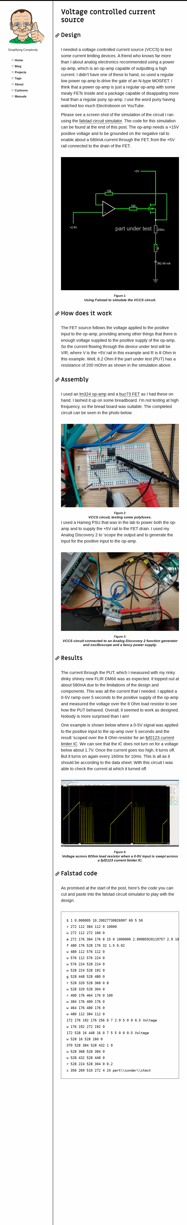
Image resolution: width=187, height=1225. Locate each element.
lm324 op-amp (92, 394)
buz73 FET (129, 394)
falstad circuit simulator (100, 120)
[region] (120, 995)
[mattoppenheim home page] (26, 43)
